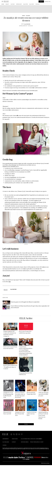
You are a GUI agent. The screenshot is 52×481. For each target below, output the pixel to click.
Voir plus (26, 424)
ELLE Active (26, 318)
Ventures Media (24, 441)
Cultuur (13, 4)
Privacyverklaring (34, 441)
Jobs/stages (15, 438)
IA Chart (41, 441)
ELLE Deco (31, 4)
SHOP (41, 1)
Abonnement (6, 438)
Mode (3, 4)
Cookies (4, 445)
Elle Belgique (6, 441)
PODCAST (38, 4)
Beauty (7, 4)
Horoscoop (19, 4)
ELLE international (25, 438)
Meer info (4, 449)
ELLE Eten (25, 4)
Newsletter (47, 1)
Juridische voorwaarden (36, 438)
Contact (14, 441)
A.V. (40, 438)
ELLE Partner (27, 23)
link (10, 281)
